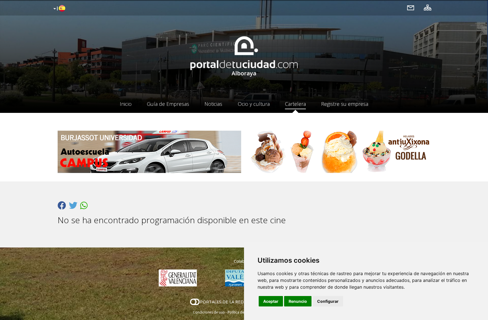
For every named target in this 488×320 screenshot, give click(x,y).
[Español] (58, 8)
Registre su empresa (344, 103)
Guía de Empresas (168, 103)
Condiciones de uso (209, 312)
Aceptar (270, 301)
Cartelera (295, 103)
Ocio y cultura (254, 103)
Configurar (328, 301)
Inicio (126, 103)
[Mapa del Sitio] (427, 7)
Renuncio (298, 301)
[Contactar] (410, 7)
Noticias (213, 103)
